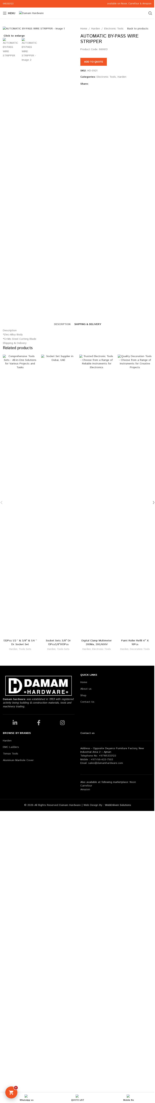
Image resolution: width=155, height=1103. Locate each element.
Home (83, 29)
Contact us (87, 733)
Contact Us (87, 702)
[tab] (62, 324)
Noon (124, 3)
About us (85, 689)
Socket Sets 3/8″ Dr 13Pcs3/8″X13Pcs (58, 642)
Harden (95, 29)
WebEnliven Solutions (118, 805)
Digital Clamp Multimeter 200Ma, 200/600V (96, 642)
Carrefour (133, 3)
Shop (83, 695)
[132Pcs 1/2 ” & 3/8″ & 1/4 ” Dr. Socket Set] (20, 496)
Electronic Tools (113, 29)
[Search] (150, 13)
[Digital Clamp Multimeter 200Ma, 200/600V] (96, 496)
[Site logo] (31, 13)
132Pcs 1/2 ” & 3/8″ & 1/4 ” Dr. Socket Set (20, 642)
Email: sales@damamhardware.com (101, 763)
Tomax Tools (10, 754)
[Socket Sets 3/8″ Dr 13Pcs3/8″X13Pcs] (58, 496)
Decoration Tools (140, 649)
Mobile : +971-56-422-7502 (96, 759)
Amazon (147, 3)
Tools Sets (25, 649)
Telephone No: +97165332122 (98, 756)
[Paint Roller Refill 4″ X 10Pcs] (135, 496)
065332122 (8, 3)
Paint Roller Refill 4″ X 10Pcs (135, 642)
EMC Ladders (11, 747)
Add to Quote (93, 62)
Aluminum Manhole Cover (18, 760)
